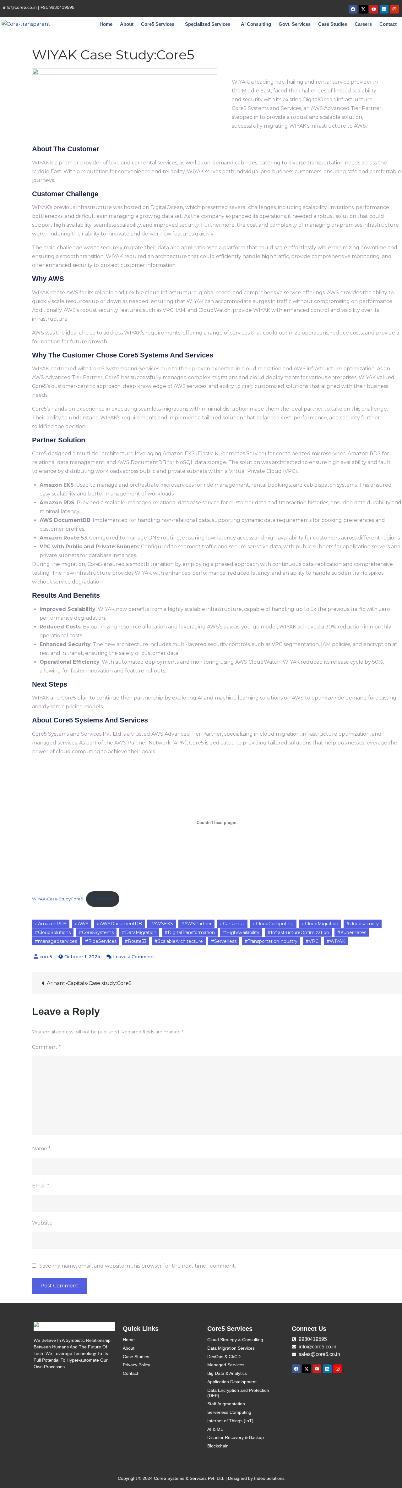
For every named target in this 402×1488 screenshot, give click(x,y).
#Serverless (223, 941)
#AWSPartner (196, 924)
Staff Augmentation (226, 1403)
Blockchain (218, 1445)
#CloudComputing (273, 924)
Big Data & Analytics (227, 1373)
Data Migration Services (231, 1348)
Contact (388, 24)
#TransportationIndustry (271, 941)
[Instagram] (394, 9)
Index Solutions (269, 1478)
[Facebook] (353, 9)
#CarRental (232, 924)
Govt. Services (295, 24)
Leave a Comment (133, 957)
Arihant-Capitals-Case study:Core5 (89, 983)
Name (41, 1149)
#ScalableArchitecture (179, 941)
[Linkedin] (384, 9)
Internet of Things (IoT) (230, 1420)
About (126, 24)
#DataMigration (139, 932)
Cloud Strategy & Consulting (235, 1339)
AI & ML (215, 1429)
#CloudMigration (320, 924)
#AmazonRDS (51, 924)
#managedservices (56, 941)
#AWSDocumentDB (119, 924)
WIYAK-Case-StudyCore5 (57, 899)
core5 (46, 957)
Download (102, 899)
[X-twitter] (363, 9)
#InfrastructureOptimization (298, 932)
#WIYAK (336, 941)
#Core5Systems (96, 932)
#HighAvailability (241, 932)
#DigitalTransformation (190, 932)
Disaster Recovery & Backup (235, 1437)
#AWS (82, 924)
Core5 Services (157, 24)
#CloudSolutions (53, 932)
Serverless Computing (229, 1412)
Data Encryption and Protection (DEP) (238, 1393)
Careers (363, 24)
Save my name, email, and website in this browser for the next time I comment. (137, 1266)
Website (42, 1223)
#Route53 (135, 941)
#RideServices (101, 941)
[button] (159, 24)
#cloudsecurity (362, 924)
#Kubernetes (351, 932)
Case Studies (332, 24)
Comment (46, 1047)
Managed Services (225, 1364)
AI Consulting (256, 24)
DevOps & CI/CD (224, 1356)
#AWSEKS (161, 924)
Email (40, 1186)
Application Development (232, 1381)
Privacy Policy (136, 1364)
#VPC (312, 941)
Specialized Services (207, 24)
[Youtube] (373, 9)
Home (106, 24)
